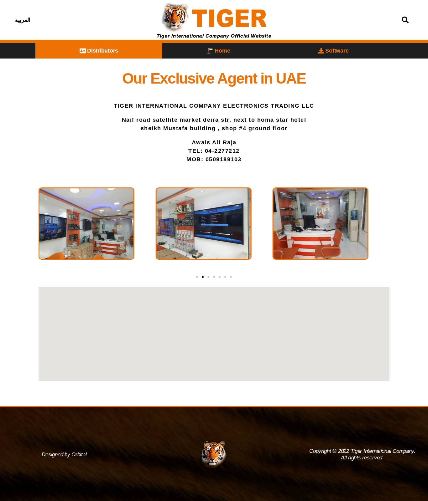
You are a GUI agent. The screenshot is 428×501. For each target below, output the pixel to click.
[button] (197, 277)
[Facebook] (71, 20)
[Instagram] (86, 20)
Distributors (102, 51)
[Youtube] (102, 20)
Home (222, 51)
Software (336, 51)
